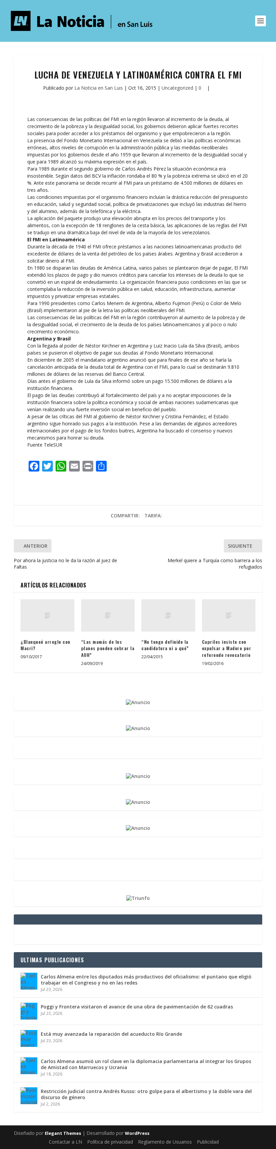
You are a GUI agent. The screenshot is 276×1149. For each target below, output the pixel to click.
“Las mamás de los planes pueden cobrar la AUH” (108, 648)
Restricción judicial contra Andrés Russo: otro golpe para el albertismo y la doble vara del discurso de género (146, 1094)
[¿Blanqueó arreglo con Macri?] (47, 615)
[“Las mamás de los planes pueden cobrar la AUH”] (108, 615)
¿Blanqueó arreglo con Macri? (45, 645)
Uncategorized (177, 88)
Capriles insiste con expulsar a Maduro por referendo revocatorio (226, 648)
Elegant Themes (63, 1133)
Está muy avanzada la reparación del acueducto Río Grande (111, 1034)
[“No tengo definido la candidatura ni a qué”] (168, 615)
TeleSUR (53, 445)
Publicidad (208, 1142)
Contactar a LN (65, 1142)
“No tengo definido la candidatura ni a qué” (165, 645)
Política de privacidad (110, 1142)
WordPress (137, 1133)
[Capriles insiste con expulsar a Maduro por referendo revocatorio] (229, 615)
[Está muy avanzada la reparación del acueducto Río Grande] (29, 1038)
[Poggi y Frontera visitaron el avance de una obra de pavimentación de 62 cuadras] (29, 1011)
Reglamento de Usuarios (165, 1142)
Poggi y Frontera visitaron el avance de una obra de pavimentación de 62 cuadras (137, 1006)
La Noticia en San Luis (98, 88)
